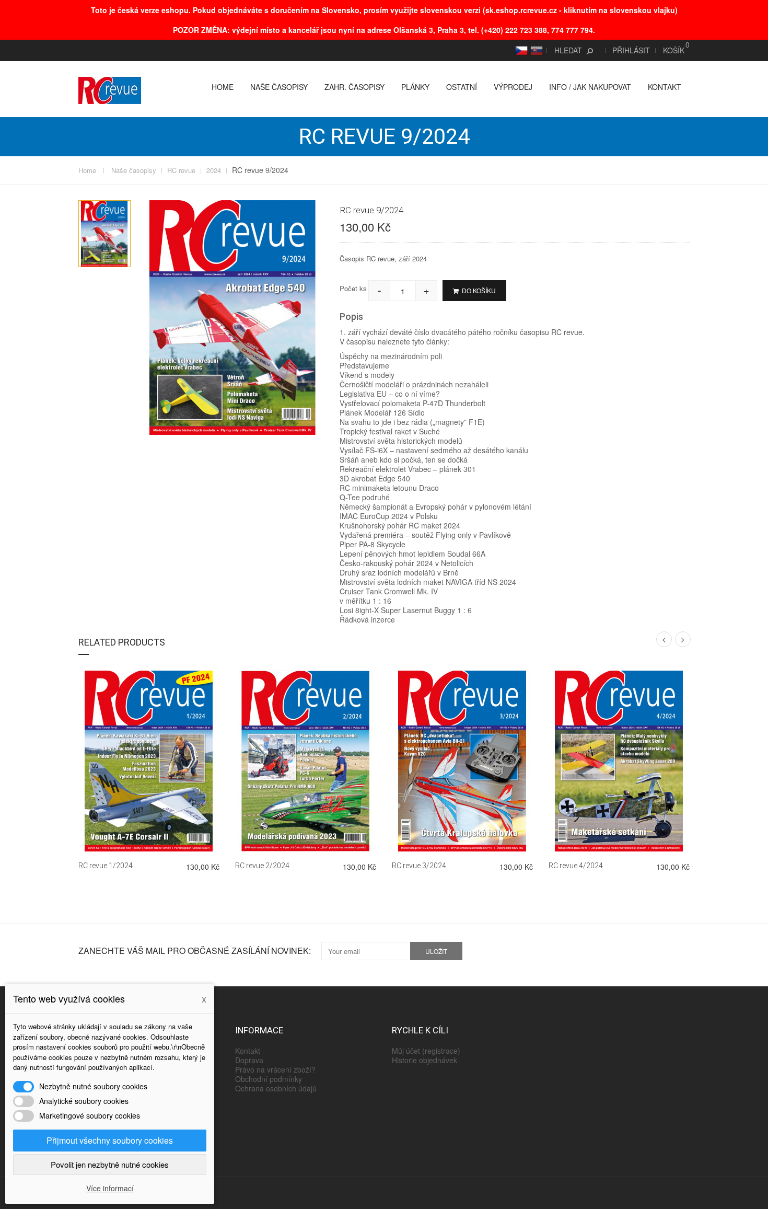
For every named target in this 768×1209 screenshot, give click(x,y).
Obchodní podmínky (268, 1079)
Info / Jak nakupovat (590, 87)
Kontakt (664, 87)
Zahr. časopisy (354, 87)
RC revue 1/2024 (105, 865)
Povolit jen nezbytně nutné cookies (110, 1164)
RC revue (181, 170)
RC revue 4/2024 (576, 865)
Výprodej (513, 87)
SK (535, 50)
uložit (436, 951)
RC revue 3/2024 (419, 865)
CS (520, 50)
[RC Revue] (109, 89)
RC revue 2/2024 (262, 865)
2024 (213, 170)
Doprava (249, 1060)
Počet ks (353, 288)
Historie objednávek (424, 1060)
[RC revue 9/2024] (104, 233)
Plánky (415, 87)
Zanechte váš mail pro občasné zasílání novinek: (194, 950)
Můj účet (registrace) (426, 1050)
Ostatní (461, 87)
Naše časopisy (279, 87)
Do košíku (478, 290)
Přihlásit (631, 50)
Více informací (110, 1188)
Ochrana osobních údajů (276, 1088)
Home (223, 87)
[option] (104, 233)
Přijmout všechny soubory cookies (109, 1140)
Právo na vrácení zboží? (275, 1069)
